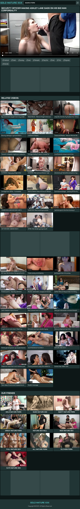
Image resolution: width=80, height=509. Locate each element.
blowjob (37, 60)
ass (29, 60)
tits (60, 60)
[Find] (77, 2)
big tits (46, 60)
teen (14, 60)
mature (6, 60)
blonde (6, 64)
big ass (67, 60)
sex (53, 60)
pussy (22, 60)
